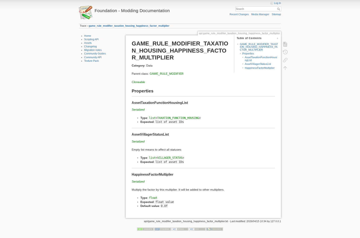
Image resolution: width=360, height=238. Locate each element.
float (153, 197)
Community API (92, 57)
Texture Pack (91, 60)
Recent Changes (239, 14)
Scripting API (91, 39)
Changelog (90, 46)
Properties (248, 53)
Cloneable (138, 82)
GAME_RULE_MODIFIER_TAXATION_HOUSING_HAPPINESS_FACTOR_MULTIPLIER (259, 47)
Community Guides (95, 53)
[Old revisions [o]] (285, 52)
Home (87, 35)
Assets (88, 43)
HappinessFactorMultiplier (260, 68)
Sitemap (276, 14)
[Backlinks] (285, 60)
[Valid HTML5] (180, 229)
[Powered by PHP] (162, 229)
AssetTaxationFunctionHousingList (261, 59)
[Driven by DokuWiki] (214, 229)
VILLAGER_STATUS (169, 157)
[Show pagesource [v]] (285, 44)
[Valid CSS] (197, 229)
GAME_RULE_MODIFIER (167, 73)
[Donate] (145, 229)
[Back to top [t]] (285, 68)
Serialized (138, 109)
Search (279, 9)
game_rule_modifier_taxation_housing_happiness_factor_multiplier (129, 25)
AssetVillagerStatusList (258, 64)
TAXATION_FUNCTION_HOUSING (178, 118)
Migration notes (93, 50)
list (152, 118)
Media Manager (260, 14)
